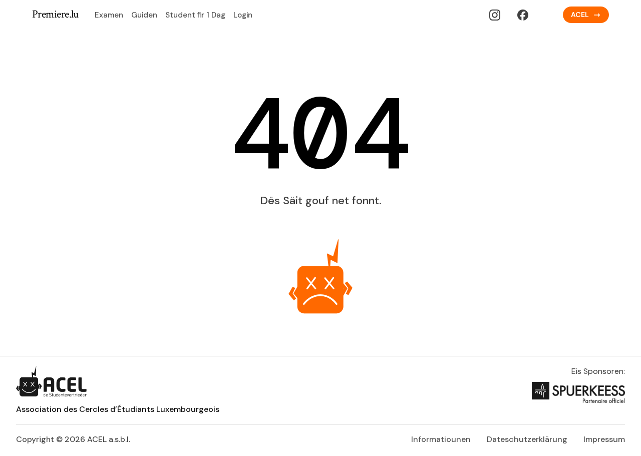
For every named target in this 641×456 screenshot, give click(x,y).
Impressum (604, 439)
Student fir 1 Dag (195, 15)
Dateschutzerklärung (527, 439)
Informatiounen (441, 439)
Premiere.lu (55, 15)
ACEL (580, 14)
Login (242, 15)
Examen (109, 15)
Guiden (144, 15)
